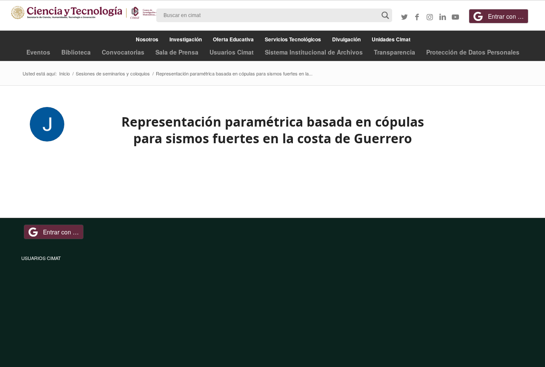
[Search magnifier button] (385, 15)
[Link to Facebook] (417, 16)
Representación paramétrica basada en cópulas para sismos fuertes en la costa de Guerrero (272, 130)
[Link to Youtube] (455, 16)
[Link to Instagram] (430, 16)
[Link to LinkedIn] (442, 16)
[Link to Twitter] (404, 16)
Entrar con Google (508, 16)
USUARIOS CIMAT (41, 257)
